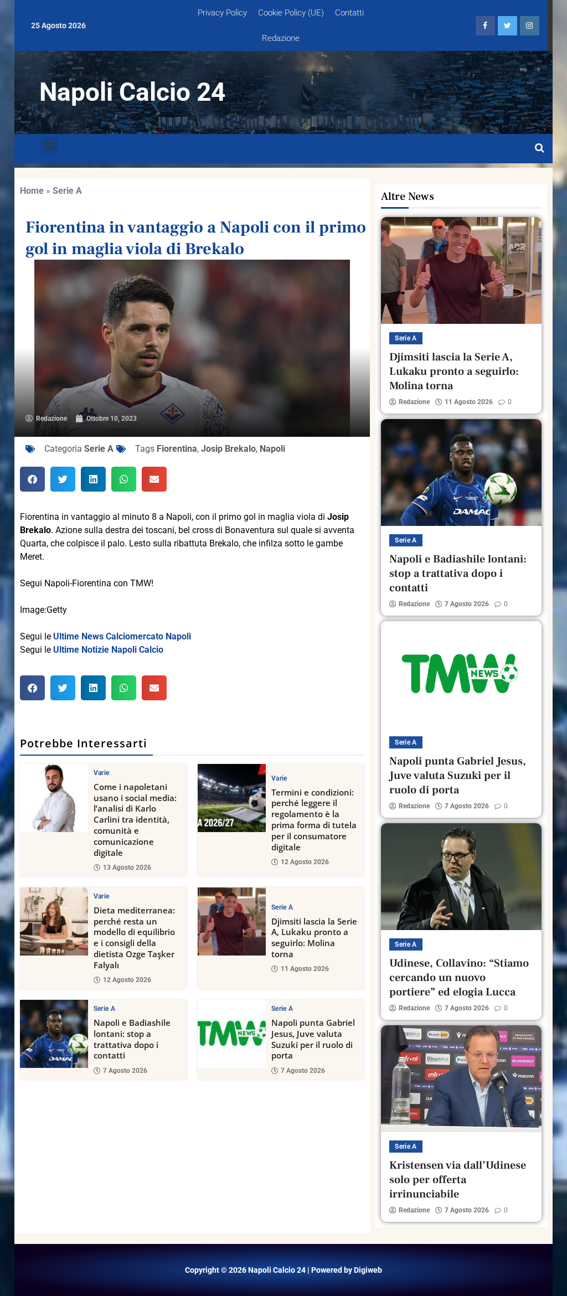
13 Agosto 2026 (127, 867)
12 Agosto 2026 (305, 862)
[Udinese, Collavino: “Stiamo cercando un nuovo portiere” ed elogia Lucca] (461, 876)
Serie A (67, 190)
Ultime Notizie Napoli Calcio (108, 649)
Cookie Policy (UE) (291, 13)
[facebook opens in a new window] (485, 25)
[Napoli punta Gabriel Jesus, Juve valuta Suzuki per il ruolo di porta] (232, 1034)
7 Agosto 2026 (125, 1070)
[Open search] (539, 148)
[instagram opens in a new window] (529, 25)
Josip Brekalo (228, 448)
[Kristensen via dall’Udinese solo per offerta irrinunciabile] (461, 1078)
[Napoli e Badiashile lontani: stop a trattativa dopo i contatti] (54, 1034)
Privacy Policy (222, 13)
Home (32, 190)
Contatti (349, 13)
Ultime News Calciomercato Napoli (122, 636)
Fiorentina (177, 448)
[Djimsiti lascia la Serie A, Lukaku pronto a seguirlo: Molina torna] (232, 921)
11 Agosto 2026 (305, 968)
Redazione (281, 38)
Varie (102, 773)
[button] (49, 146)
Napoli (272, 448)
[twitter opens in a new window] (507, 25)
